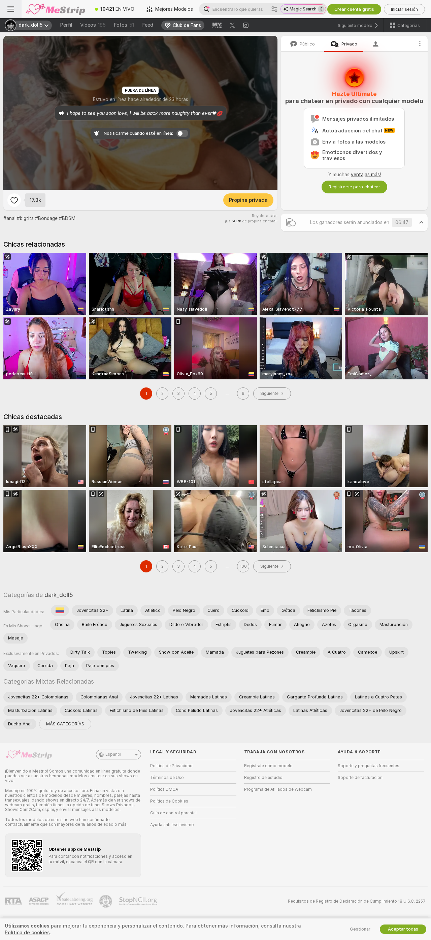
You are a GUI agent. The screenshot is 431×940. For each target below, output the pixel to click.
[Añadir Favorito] (14, 200)
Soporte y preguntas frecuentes (368, 765)
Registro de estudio (263, 777)
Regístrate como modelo (268, 765)
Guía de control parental (173, 813)
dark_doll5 (58, 594)
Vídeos (93, 25)
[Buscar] (274, 9)
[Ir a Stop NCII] (139, 901)
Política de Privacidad (171, 765)
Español (113, 754)
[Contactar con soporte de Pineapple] (106, 901)
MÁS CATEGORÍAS (65, 723)
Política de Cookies (169, 801)
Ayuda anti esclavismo (172, 824)
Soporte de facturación (360, 777)
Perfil (66, 25)
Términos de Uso (167, 777)
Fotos (124, 25)
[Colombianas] (60, 610)
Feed (147, 25)
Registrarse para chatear (354, 186)
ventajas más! (366, 174)
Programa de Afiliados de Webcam (278, 789)
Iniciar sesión (404, 9)
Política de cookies (27, 932)
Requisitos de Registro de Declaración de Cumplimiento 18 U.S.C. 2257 (357, 901)
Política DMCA (164, 789)
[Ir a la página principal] (55, 9)
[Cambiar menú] (11, 9)
